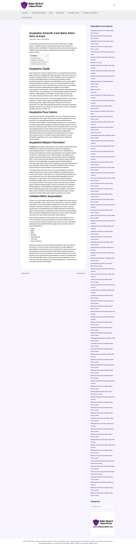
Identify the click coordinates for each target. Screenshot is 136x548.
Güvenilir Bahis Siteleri (38, 13)
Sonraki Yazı (81, 273)
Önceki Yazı (25, 273)
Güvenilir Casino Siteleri (90, 13)
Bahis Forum (60, 13)
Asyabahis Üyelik (35, 58)
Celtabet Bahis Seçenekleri (38, 64)
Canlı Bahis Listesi (73, 13)
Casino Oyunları (27, 17)
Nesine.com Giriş (96, 132)
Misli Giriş (94, 92)
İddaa (50, 13)
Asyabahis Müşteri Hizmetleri (39, 62)
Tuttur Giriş (94, 87)
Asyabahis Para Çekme (37, 60)
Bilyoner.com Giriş (96, 62)
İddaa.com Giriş (95, 89)
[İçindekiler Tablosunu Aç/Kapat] (46, 56)
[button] (114, 5)
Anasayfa (25, 13)
